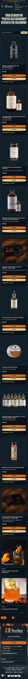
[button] (14, 659)
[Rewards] (3, 675)
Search (24, 32)
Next (4, 617)
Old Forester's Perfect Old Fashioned (10, 571)
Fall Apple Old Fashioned (10, 609)
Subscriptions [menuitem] (18, 7)
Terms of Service (18, 672)
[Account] (18, 3)
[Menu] (2, 6)
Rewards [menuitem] (17, 9)
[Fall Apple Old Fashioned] (14, 590)
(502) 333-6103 (6, 650)
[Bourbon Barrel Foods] (9, 6)
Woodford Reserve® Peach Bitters (13, 317)
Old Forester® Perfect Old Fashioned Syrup (10, 66)
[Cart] (26, 6)
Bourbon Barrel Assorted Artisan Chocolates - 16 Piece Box (12, 517)
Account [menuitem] (17, 5)
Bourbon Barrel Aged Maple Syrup (13, 467)
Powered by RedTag (16, 669)
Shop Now (15, 76)
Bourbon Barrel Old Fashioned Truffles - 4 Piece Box (12, 267)
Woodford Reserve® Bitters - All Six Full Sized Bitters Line (13, 417)
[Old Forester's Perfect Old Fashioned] (14, 552)
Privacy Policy (9, 672)
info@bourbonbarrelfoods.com (10, 653)
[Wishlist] (23, 6)
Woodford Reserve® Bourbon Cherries (12, 168)
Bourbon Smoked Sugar (10, 367)
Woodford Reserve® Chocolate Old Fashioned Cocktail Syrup (13, 218)
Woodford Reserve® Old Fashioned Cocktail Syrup (13, 117)
